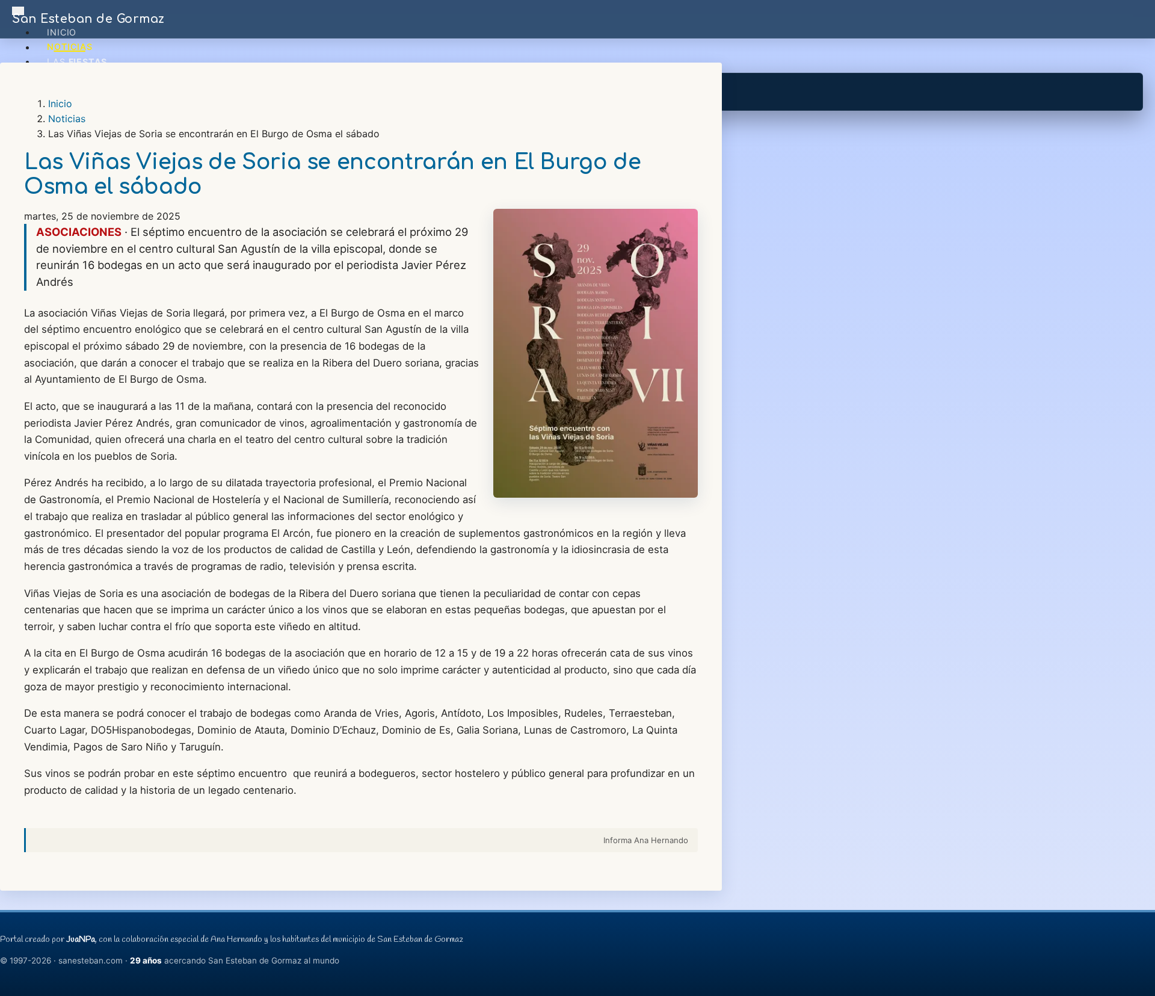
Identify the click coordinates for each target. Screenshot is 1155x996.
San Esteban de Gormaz (88, 19)
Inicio (61, 32)
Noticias (69, 47)
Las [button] (77, 62)
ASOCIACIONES (79, 231)
